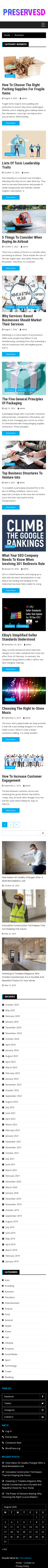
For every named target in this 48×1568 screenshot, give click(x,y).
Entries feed (11, 1436)
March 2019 (11, 1250)
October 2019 (12, 1210)
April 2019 (10, 1244)
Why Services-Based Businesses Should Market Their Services (22, 320)
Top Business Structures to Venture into (22, 475)
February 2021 (12, 1175)
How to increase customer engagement (22, 778)
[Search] (43, 833)
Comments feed (13, 1442)
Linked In (8, 1416)
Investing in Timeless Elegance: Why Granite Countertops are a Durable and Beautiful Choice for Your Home (23, 977)
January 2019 (12, 1261)
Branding (10, 307)
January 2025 (12, 1021)
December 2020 (13, 1181)
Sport (7, 1360)
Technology (34, 307)
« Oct (4, 1549)
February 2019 (12, 1255)
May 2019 (10, 1238)
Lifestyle (9, 1342)
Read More (11, 123)
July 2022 (9, 1107)
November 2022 (13, 1084)
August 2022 (11, 1101)
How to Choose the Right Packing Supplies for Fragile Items (23, 89)
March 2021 (11, 1170)
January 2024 (12, 1050)
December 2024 (13, 1027)
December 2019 (13, 1198)
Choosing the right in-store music (23, 710)
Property (9, 1348)
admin (24, 98)
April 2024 (10, 1044)
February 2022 (12, 1130)
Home (8, 1331)
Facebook (9, 1396)
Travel (8, 1371)
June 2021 (10, 1164)
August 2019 (11, 1221)
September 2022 (13, 1096)
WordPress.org (12, 1448)
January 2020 (12, 1193)
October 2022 (12, 1090)
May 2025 (10, 1010)
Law (7, 1337)
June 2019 (10, 1232)
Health (32, 390)
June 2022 (10, 1113)
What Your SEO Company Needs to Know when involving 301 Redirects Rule (24, 559)
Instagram (9, 1410)
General (9, 1320)
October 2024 (12, 1038)
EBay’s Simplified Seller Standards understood (19, 637)
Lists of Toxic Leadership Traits (21, 165)
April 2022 (10, 1118)
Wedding (9, 1377)
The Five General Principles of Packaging (22, 401)
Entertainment (12, 1303)
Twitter (7, 1403)
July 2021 (9, 1158)
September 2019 (13, 1215)
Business (10, 76)
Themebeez (25, 1558)
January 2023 (12, 1078)
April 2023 (10, 1061)
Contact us (29, 1562)
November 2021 (13, 1147)
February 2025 (12, 1016)
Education (10, 1297)
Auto (7, 1280)
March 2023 (11, 1067)
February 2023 (12, 1073)
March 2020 (11, 1187)
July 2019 (9, 1227)
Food (7, 1314)
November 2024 (13, 1033)
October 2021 (12, 1153)
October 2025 (12, 1004)
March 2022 (11, 1124)
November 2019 (13, 1204)
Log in (8, 1431)
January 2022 (12, 1135)
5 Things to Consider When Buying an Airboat (22, 239)
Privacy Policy (22, 1566)
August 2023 (11, 1056)
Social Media (11, 1354)
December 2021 (13, 1141)
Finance (8, 1308)
